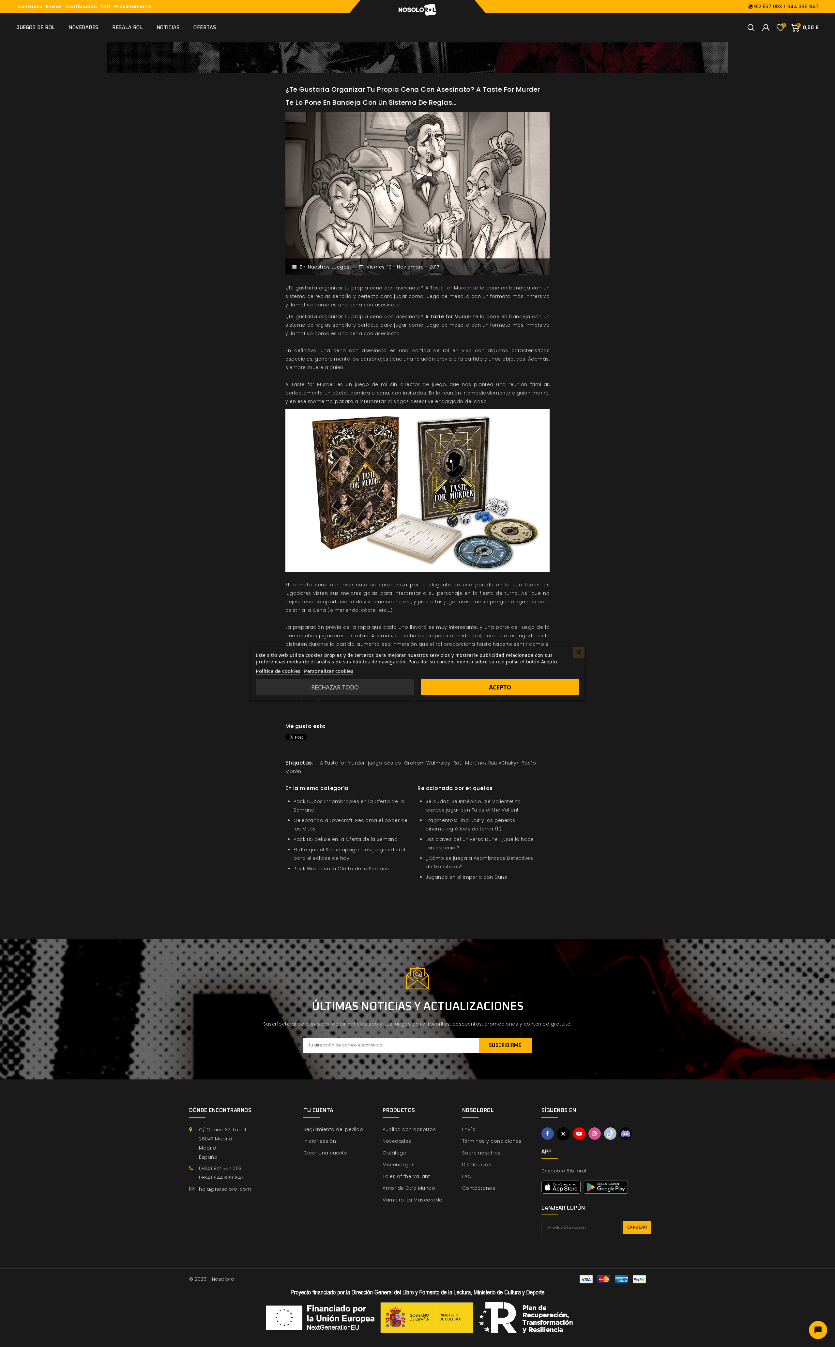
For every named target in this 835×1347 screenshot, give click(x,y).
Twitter (563, 1133)
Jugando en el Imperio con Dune (466, 877)
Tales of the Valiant (406, 1176)
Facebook (547, 1133)
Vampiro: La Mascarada (413, 1200)
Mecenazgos (399, 1164)
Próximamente (133, 6)
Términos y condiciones (492, 1141)
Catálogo (394, 1153)
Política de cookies (278, 671)
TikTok (610, 1133)
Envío (469, 1129)
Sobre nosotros (481, 1153)
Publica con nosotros (409, 1129)
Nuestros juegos (329, 267)
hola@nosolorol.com (225, 1189)
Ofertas (204, 27)
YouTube (579, 1133)
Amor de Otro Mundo (409, 1188)
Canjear (637, 1227)
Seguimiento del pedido (333, 1129)
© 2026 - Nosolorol (212, 1279)
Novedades (83, 27)
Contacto (29, 6)
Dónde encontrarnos (220, 1110)
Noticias (168, 27)
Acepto (500, 687)
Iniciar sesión (319, 1141)
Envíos (54, 6)
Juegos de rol (35, 27)
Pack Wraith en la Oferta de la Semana (342, 868)
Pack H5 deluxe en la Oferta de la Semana (346, 839)
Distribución (81, 6)
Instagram (594, 1133)
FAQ (105, 6)
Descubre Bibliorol (563, 1171)
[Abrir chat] (818, 1330)
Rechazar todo (335, 687)
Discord (625, 1133)
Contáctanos (478, 1188)
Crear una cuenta (325, 1153)
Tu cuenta (318, 1110)
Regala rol (127, 27)
